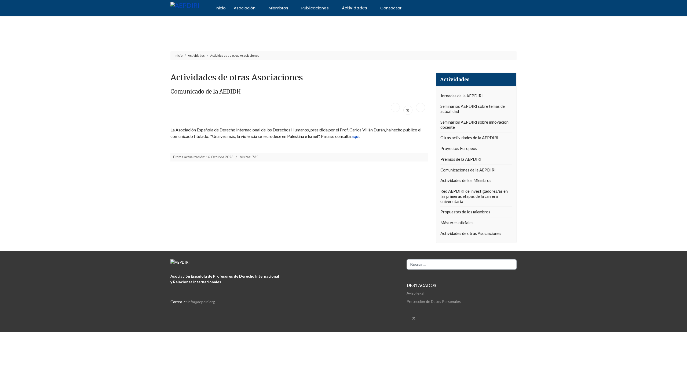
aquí (355, 136)
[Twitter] (414, 317)
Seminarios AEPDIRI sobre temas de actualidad (472, 109)
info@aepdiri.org (201, 301)
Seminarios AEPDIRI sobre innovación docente (474, 125)
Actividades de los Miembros (465, 180)
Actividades (354, 8)
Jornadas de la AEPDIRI (461, 95)
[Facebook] (395, 107)
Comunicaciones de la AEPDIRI (468, 169)
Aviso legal (415, 293)
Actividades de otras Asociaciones (470, 233)
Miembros (278, 8)
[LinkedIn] (420, 107)
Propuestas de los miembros (465, 211)
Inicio (221, 8)
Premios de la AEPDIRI (460, 159)
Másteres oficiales (456, 222)
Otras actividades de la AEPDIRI (469, 137)
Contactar (390, 8)
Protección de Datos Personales (434, 301)
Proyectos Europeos (458, 148)
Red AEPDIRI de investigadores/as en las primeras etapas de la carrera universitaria (474, 196)
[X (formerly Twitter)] (407, 110)
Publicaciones (315, 8)
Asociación (244, 8)
